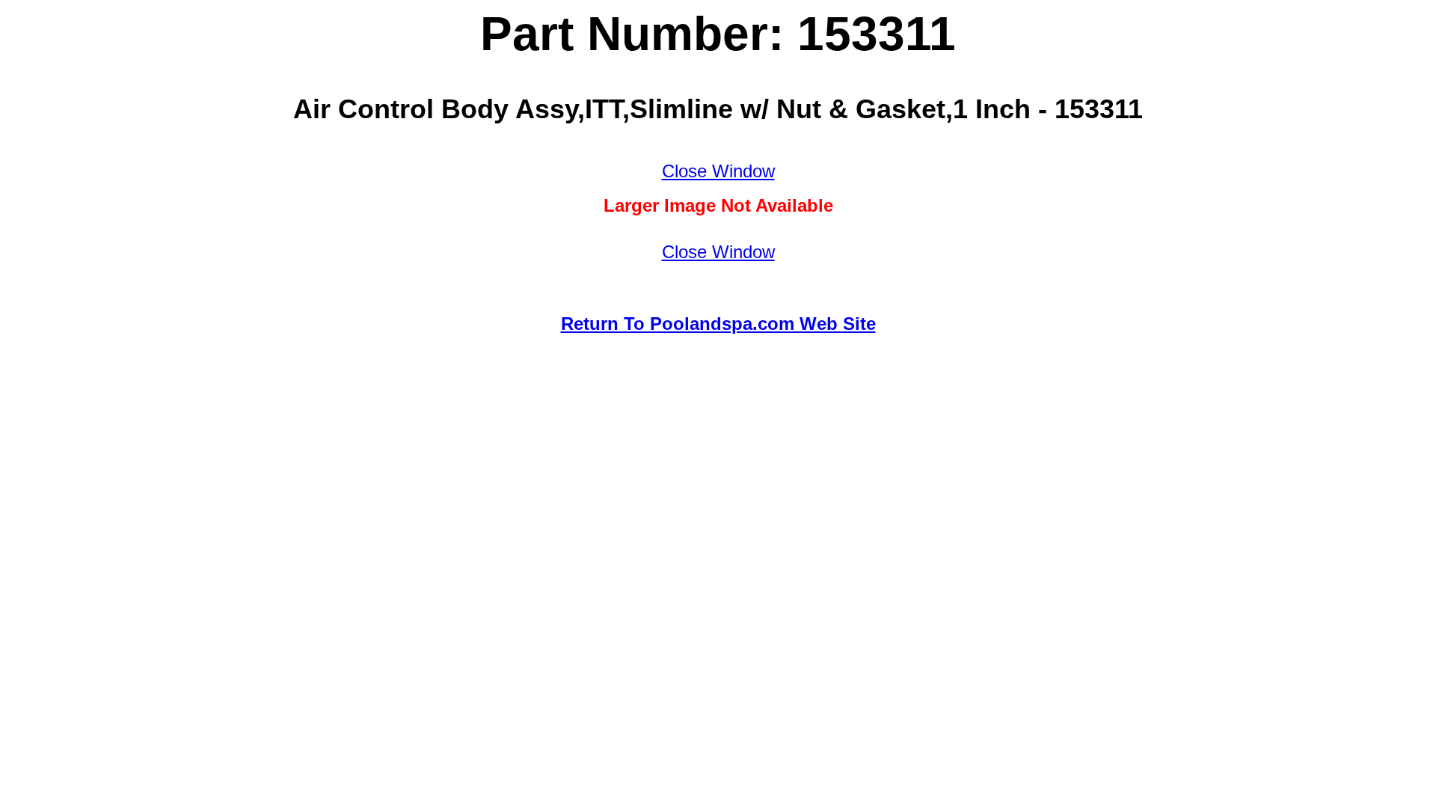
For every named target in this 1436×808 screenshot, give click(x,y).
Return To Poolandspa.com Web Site (718, 323)
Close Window (718, 171)
